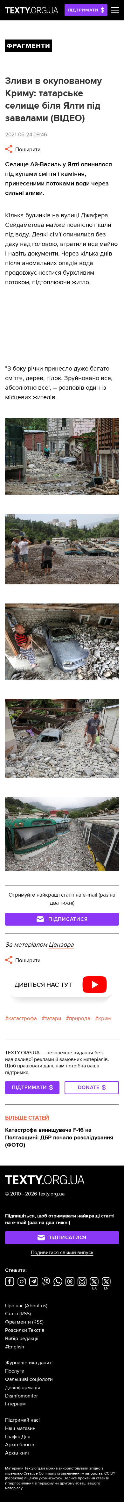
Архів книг (17, 1453)
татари (53, 1018)
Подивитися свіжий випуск (62, 1252)
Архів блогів (19, 1444)
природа (79, 1018)
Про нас (14, 1306)
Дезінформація (22, 1387)
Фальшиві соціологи (29, 1379)
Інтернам (15, 1404)
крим (104, 1018)
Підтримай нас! (22, 1420)
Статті (11, 1314)
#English (14, 1347)
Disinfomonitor (21, 1396)
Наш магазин (20, 1428)
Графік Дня (18, 1436)
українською (50, 1478)
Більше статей (27, 1117)
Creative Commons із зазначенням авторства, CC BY (69, 1473)
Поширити (27, 149)
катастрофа (22, 1018)
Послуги (14, 1371)
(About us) (36, 1306)
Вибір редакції (21, 1338)
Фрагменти (18, 1322)
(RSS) (25, 1314)
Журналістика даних (28, 1363)
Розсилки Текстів (25, 1330)
